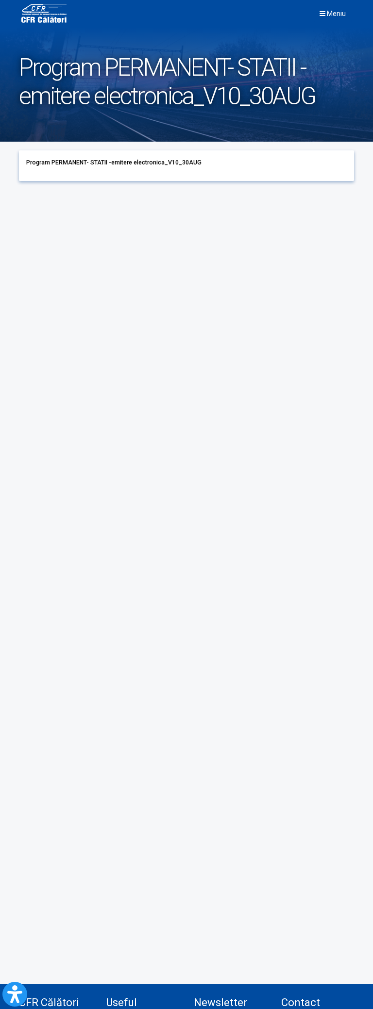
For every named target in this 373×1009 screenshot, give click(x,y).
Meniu (335, 13)
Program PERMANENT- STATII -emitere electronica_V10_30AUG (114, 162)
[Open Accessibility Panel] (14, 994)
